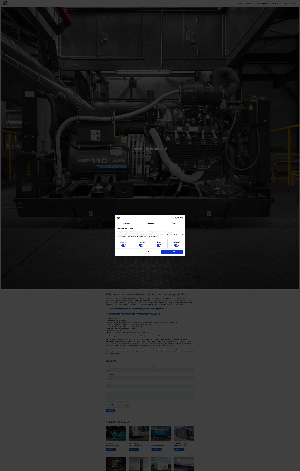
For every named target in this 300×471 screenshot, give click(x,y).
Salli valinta (150, 251)
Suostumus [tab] (126, 223)
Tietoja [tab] (173, 223)
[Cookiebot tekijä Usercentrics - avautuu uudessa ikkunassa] (176, 218)
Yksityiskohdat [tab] (150, 223)
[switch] (141, 245)
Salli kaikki (172, 251)
